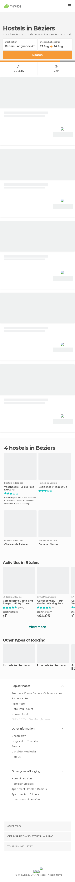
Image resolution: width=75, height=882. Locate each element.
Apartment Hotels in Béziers (29, 788)
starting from (10, 611)
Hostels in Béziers (51, 665)
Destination (11, 41)
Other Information (23, 728)
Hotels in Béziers (16, 665)
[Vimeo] (41, 860)
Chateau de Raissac (16, 544)
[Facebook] (31, 860)
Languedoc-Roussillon (25, 741)
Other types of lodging (26, 771)
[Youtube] (46, 860)
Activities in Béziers (21, 563)
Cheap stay (19, 735)
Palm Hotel (18, 703)
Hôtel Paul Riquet (22, 708)
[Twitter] (36, 860)
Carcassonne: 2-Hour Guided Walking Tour (50, 602)
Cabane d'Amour (48, 544)
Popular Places (21, 686)
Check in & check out (49, 41)
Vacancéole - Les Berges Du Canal (19, 488)
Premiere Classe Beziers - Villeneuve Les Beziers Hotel (37, 696)
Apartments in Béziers (25, 794)
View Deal (63, 134)
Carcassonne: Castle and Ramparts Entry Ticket (18, 602)
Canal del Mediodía (24, 751)
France (16, 746)
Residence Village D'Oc (52, 487)
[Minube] (12, 6)
